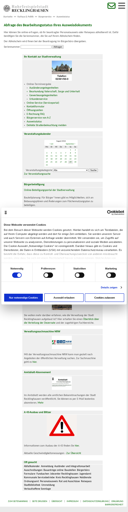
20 (61, 159)
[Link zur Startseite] (25, 11)
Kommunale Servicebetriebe (39, 477)
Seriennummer (12, 47)
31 (47, 165)
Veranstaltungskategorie (39, 170)
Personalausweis (49, 481)
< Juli (51, 144)
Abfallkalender (32, 466)
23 (75, 159)
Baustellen (70, 470)
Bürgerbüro (83, 470)
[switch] (48, 275)
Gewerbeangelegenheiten (43, 95)
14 (66, 156)
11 (51, 156)
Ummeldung (48, 485)
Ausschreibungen (33, 470)
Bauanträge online (54, 470)
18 (51, 159)
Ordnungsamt (31, 481)
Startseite (7, 17)
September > (70, 144)
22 (71, 159)
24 (47, 162)
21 (66, 159)
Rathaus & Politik (26, 17)
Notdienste (85, 477)
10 (47, 156)
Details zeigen (109, 287)
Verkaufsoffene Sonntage (37, 489)
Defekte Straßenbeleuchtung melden (46, 125)
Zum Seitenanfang (18, 501)
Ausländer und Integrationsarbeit (72, 466)
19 (56, 159)
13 (61, 156)
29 (71, 162)
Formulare (29, 474)
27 (61, 162)
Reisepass (86, 481)
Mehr (41, 403)
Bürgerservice (45, 17)
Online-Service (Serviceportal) (43, 103)
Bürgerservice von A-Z (39, 118)
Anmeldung (47, 466)
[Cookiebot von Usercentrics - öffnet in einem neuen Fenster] (109, 212)
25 (51, 162)
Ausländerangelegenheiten (43, 88)
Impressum (72, 501)
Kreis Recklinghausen (67, 477)
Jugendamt (85, 474)
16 (75, 156)
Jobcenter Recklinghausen (64, 474)
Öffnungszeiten (35, 110)
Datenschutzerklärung (96, 501)
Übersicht (57, 501)
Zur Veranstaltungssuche (37, 174)
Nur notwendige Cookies (23, 297)
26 (56, 162)
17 (47, 159)
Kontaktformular (35, 106)
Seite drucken (39, 501)
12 (56, 156)
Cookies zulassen (104, 297)
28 (66, 162)
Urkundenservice (38, 99)
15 (71, 156)
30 (75, 162)
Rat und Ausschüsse (69, 481)
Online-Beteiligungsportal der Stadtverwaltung (49, 190)
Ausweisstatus (63, 17)
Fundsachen (42, 474)
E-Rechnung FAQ (35, 114)
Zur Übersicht (73, 453)
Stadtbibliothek (32, 485)
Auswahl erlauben (64, 297)
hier (34, 362)
